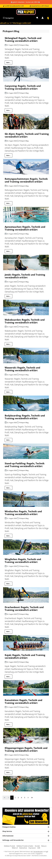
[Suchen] (37, 18)
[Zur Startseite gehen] (26, 12)
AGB (38, 848)
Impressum (32, 848)
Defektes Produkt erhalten (25, 846)
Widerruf (15, 848)
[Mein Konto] (42, 18)
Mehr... (8, 62)
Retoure (43, 846)
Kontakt (37, 846)
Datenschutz (23, 848)
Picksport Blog (23, 45)
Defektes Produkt (9, 846)
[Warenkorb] (48, 18)
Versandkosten (38, 851)
